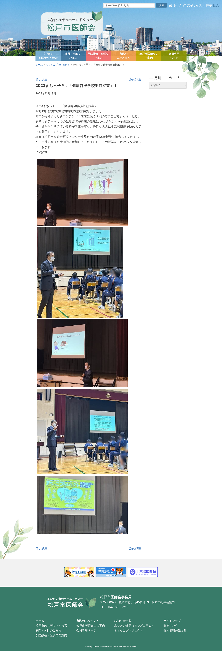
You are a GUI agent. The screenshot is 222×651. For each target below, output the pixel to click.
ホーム (175, 5)
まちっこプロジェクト (58, 64)
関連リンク (171, 625)
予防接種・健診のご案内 (98, 55)
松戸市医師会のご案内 (148, 55)
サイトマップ (172, 620)
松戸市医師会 (71, 27)
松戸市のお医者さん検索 (48, 55)
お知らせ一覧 (122, 620)
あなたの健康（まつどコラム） (134, 625)
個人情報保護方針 (175, 630)
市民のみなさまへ (123, 55)
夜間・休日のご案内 (73, 55)
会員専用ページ (174, 55)
